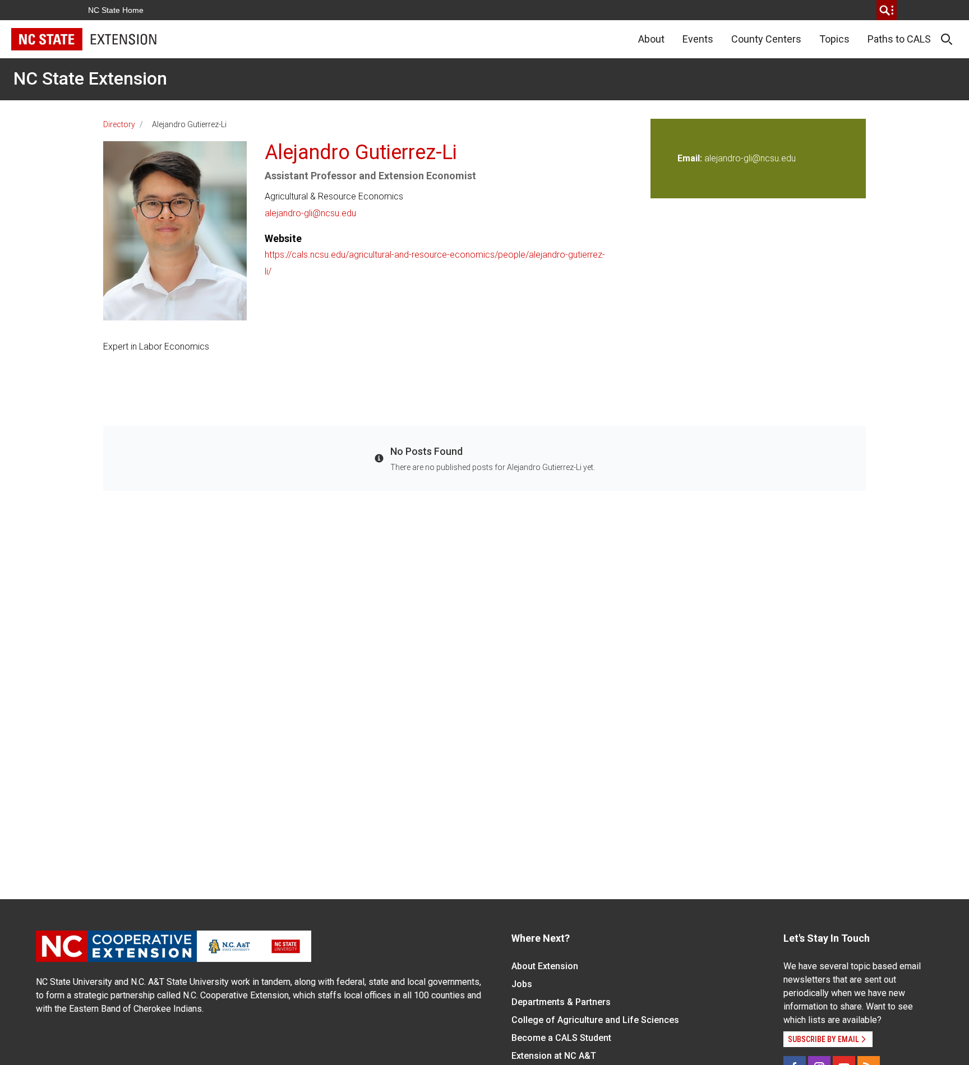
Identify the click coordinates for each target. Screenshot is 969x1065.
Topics (834, 39)
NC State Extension (90, 78)
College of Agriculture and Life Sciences (595, 1020)
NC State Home (116, 10)
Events (697, 39)
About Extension (544, 966)
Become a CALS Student (561, 1038)
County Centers (766, 39)
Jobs (521, 984)
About (651, 39)
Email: (690, 158)
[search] (886, 10)
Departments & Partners (561, 1002)
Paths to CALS (899, 39)
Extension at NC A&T (553, 1055)
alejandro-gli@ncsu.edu (310, 213)
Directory (119, 124)
